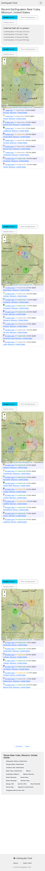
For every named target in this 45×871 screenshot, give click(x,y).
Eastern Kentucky (11, 777)
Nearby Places (8, 22)
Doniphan (7, 161)
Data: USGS (27, 863)
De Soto (6, 112)
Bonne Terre (7, 125)
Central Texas (10, 787)
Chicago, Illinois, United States (15, 764)
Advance (6, 467)
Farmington (7, 651)
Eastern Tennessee (11, 780)
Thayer (5, 492)
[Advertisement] (22, 196)
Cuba (5, 344)
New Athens (7, 510)
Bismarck (6, 320)
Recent (9, 17)
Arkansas (16, 473)
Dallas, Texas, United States (14, 771)
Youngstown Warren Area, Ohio (15, 790)
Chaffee (6, 504)
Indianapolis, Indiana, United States (16, 761)
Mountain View (8, 338)
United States (22, 112)
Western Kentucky (28, 774)
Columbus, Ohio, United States (15, 767)
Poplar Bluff (7, 137)
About (15, 863)
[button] (26, 63)
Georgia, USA (10, 784)
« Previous (19, 746)
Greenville (7, 645)
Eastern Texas (24, 777)
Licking (6, 498)
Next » (27, 746)
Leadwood (7, 131)
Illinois (15, 510)
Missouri (13, 112)
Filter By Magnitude (28, 17)
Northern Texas (25, 780)
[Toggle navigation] (41, 3)
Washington (7, 681)
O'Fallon (6, 675)
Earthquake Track (9, 3)
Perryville (6, 479)
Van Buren (7, 669)
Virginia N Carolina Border (25, 787)
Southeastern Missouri (12, 774)
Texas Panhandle (35, 784)
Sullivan (6, 296)
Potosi (5, 119)
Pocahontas (7, 473)
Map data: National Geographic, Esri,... (23, 107)
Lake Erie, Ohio (22, 784)
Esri (42, 107)
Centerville (7, 155)
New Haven (7, 290)
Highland (6, 522)
